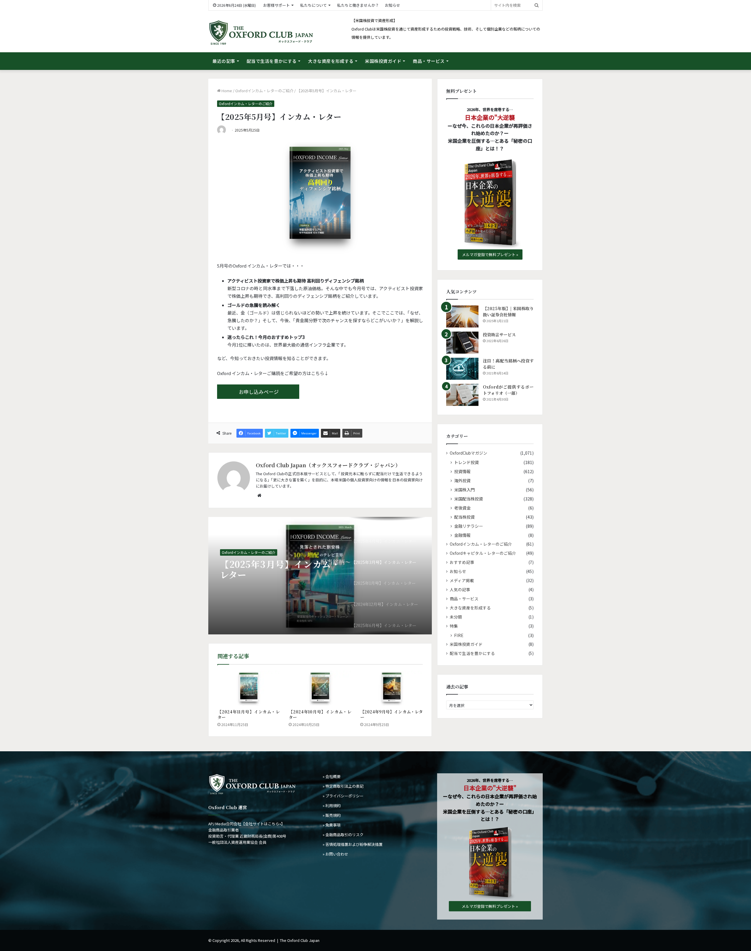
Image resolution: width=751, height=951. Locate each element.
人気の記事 (460, 589)
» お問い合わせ (335, 854)
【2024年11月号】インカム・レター (248, 714)
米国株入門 (464, 489)
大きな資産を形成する (330, 61)
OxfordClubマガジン (468, 453)
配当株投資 (464, 517)
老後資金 (462, 508)
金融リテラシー (468, 526)
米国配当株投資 (468, 498)
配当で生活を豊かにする (272, 61)
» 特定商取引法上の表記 (343, 786)
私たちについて (313, 5)
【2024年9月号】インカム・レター (391, 714)
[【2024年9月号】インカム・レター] (391, 688)
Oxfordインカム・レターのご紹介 (264, 90)
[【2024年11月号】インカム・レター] (248, 688)
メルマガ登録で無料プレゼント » (490, 254)
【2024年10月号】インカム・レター (320, 714)
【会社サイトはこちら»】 (263, 823)
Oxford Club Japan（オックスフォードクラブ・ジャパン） (328, 465)
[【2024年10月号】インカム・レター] (320, 688)
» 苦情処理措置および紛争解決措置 (353, 844)
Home (226, 90)
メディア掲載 (462, 580)
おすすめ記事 (462, 562)
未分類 (456, 617)
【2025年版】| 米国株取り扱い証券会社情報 (508, 311)
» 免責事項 (332, 825)
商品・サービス (429, 61)
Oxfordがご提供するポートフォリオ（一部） (508, 390)
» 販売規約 (332, 815)
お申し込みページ (259, 391)
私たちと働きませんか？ (358, 5)
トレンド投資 (466, 462)
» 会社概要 (332, 776)
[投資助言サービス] (462, 343)
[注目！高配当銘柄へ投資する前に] (462, 369)
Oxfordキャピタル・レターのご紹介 (483, 553)
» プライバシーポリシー (343, 796)
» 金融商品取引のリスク (343, 834)
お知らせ (392, 5)
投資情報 (462, 471)
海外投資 (462, 480)
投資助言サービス (499, 334)
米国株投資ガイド (383, 61)
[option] (320, 575)
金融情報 (462, 535)
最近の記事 (223, 61)
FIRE (459, 635)
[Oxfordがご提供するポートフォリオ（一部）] (462, 395)
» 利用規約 (332, 805)
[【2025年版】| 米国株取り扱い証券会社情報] (462, 316)
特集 (454, 626)
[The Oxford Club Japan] (261, 32)
